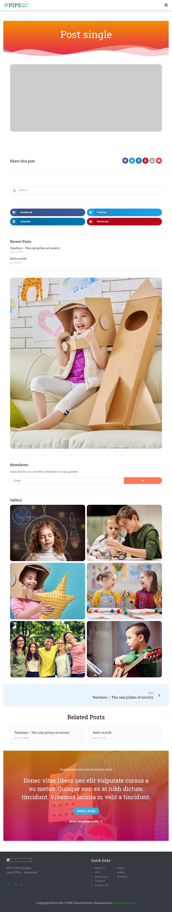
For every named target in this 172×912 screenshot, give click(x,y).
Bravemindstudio (124, 903)
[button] (125, 161)
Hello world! (18, 258)
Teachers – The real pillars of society (35, 248)
